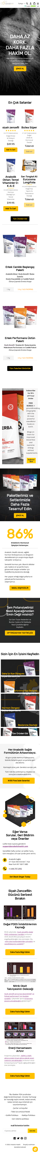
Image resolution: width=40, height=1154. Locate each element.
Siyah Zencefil (24, 274)
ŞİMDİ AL (20, 68)
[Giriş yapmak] (31, 4)
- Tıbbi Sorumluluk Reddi (20, 1112)
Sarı (29, 176)
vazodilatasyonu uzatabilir (14, 944)
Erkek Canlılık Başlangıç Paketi (20, 268)
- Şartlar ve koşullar (20, 1108)
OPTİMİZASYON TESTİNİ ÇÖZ (20, 633)
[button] (21, 3)
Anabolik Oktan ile (27, 727)
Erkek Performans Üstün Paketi (20, 340)
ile (30, 693)
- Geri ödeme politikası (20, 1119)
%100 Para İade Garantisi (19, 780)
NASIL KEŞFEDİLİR (20, 588)
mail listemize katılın (20, 1125)
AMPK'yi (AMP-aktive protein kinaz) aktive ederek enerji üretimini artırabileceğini (19, 1058)
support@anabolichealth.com (15, 846)
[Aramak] (27, 3)
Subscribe (31, 460)
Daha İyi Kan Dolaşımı (13, 673)
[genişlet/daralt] (38, 3)
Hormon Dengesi (11, 708)
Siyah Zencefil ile (11, 676)
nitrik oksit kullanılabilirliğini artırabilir (19, 941)
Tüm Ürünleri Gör (20, 219)
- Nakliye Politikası (28, 1115)
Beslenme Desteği (27, 725)
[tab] (8, 289)
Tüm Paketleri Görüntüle (20, 368)
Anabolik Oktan (11, 274)
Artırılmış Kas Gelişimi (25, 690)
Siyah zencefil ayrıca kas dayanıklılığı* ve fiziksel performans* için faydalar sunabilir (19, 996)
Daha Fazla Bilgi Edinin (20, 952)
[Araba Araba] (34, 3)
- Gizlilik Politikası (11, 1115)
